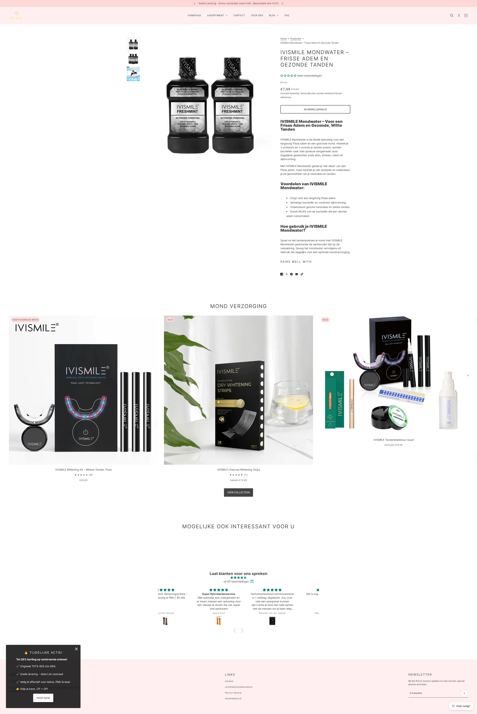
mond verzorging (238, 306)
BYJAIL (284, 82)
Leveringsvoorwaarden (238, 687)
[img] (238, 577)
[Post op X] (286, 274)
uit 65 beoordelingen (236, 581)
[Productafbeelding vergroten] (209, 100)
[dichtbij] (76, 649)
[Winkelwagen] (466, 15)
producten (295, 38)
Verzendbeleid (233, 699)
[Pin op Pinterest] (291, 274)
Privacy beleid (233, 693)
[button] (302, 274)
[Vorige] (194, 3)
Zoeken (229, 681)
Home (283, 38)
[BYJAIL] (16, 15)
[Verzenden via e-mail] (297, 274)
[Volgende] (282, 3)
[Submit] (464, 693)
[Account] (459, 15)
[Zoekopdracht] (452, 15)
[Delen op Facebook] (282, 274)
